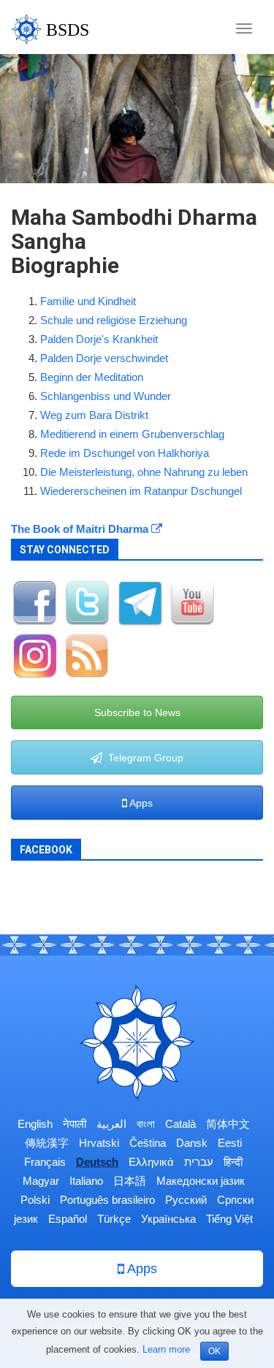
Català (180, 1124)
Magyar (41, 1181)
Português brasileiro (107, 1200)
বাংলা (146, 1124)
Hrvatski (99, 1143)
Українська (168, 1219)
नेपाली (74, 1124)
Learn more (166, 1349)
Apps (140, 803)
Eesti (230, 1143)
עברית (198, 1162)
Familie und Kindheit (88, 301)
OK (214, 1351)
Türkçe (114, 1219)
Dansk (192, 1143)
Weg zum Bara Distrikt (94, 415)
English (35, 1124)
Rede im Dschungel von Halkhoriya (124, 453)
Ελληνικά (151, 1162)
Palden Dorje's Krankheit (99, 339)
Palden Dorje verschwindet (104, 358)
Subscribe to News (137, 712)
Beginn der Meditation (91, 377)
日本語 (129, 1181)
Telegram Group (142, 758)
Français (45, 1162)
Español (67, 1219)
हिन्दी (233, 1162)
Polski (35, 1200)
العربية (111, 1124)
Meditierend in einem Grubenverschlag (132, 434)
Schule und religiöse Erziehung (113, 320)
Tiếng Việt (229, 1219)
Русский (186, 1200)
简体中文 (228, 1124)
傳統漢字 (47, 1143)
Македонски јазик (200, 1181)
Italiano (86, 1181)
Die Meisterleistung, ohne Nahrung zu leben (144, 472)
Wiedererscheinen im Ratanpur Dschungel (141, 491)
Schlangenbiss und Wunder (105, 396)
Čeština (147, 1143)
